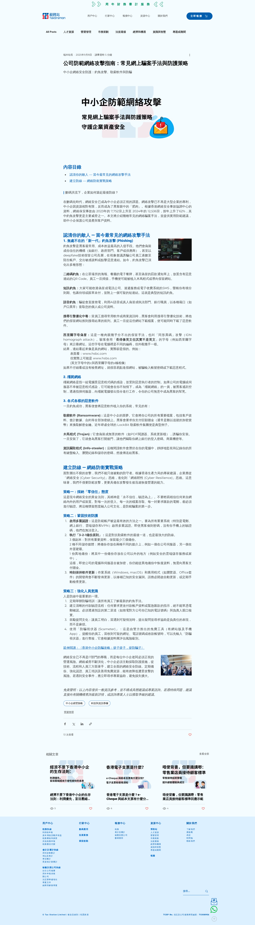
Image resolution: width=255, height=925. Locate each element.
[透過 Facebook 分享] (65, 724)
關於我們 (191, 823)
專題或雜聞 (179, 31)
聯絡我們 (190, 841)
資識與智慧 (159, 31)
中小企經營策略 (74, 703)
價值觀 (189, 832)
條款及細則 (73, 915)
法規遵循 (121, 31)
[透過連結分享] (90, 724)
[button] (92, 16)
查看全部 (204, 753)
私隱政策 (84, 915)
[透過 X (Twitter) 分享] (73, 724)
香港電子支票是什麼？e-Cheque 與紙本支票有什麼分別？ (126, 797)
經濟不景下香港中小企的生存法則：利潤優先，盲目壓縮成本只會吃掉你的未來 (70, 797)
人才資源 (68, 31)
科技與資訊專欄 (99, 703)
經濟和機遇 (139, 31)
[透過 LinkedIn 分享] (82, 724)
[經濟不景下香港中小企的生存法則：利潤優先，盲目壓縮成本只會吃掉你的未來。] (71, 774)
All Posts (51, 31)
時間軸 (189, 838)
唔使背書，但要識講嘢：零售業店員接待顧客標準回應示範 (183, 797)
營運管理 (86, 31)
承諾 (188, 835)
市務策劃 (103, 31)
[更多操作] (190, 55)
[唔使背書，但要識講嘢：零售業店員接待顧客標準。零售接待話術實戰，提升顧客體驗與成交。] (184, 774)
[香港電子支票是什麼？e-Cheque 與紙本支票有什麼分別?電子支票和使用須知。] (127, 774)
